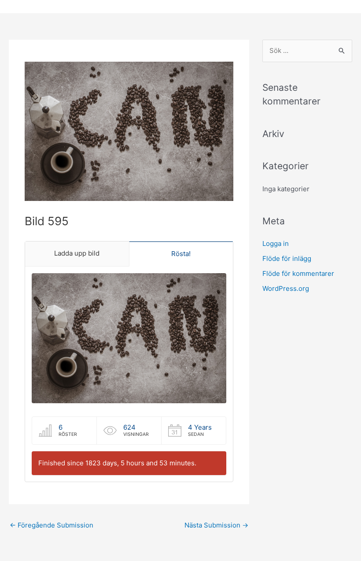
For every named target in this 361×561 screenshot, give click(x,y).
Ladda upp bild (76, 253)
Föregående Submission (51, 525)
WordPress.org (285, 288)
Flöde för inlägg (286, 258)
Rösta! (181, 253)
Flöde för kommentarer (298, 273)
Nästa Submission (216, 525)
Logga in (275, 243)
